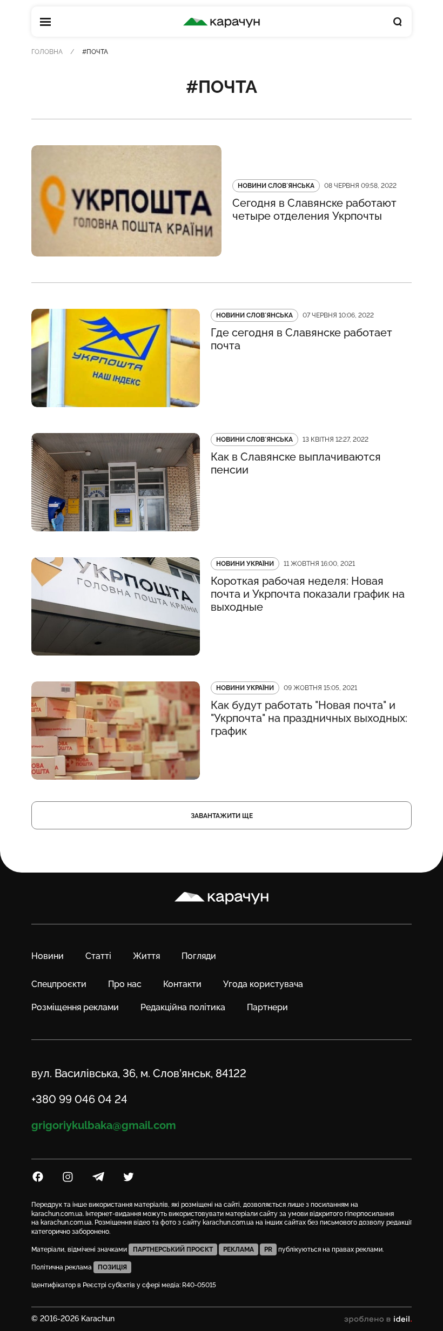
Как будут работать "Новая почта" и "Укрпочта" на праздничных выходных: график (309, 718)
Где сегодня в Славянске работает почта (301, 339)
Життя (146, 956)
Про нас (125, 984)
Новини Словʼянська (276, 186)
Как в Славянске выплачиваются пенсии (296, 463)
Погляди (199, 956)
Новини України (245, 563)
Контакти (182, 984)
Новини (47, 956)
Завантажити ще (222, 816)
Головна (47, 52)
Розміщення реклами (75, 1007)
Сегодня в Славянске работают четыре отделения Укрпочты (314, 209)
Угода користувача (263, 984)
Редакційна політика (182, 1007)
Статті (98, 956)
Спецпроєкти (58, 984)
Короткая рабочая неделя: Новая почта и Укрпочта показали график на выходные (308, 594)
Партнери (267, 1007)
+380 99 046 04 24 (79, 1099)
